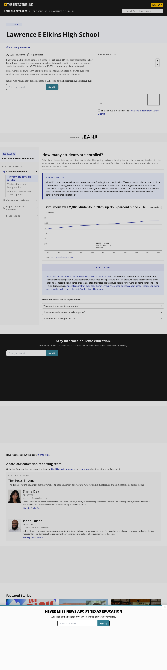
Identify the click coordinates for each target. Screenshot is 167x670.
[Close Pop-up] (164, 607)
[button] (83, 335)
